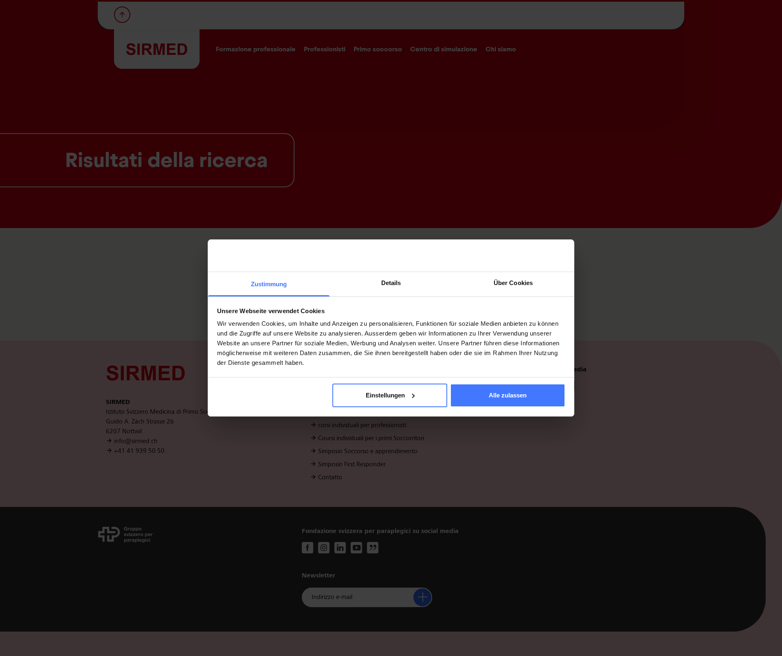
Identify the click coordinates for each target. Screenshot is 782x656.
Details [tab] (391, 282)
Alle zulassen (508, 395)
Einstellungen (385, 395)
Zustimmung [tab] (269, 284)
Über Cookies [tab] (513, 282)
